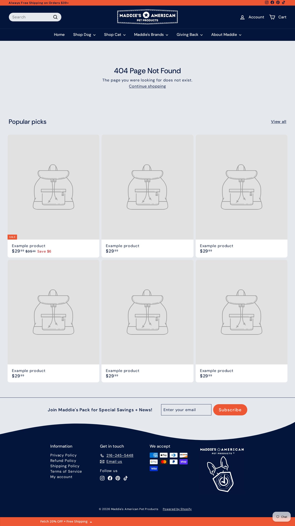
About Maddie (224, 34)
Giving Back (188, 34)
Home (59, 34)
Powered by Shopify (177, 509)
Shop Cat (113, 34)
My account (61, 476)
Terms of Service (66, 471)
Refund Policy (63, 460)
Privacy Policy (63, 455)
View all (278, 122)
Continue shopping (147, 86)
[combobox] (35, 17)
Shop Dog (82, 34)
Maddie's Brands (149, 34)
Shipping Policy (64, 466)
